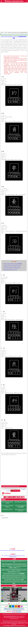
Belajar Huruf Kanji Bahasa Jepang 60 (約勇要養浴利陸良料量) (13, 37)
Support (18, 625)
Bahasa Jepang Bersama (15, 1)
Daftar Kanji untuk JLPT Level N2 (10, 269)
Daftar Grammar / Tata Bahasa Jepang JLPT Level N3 (14, 569)
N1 (21, 606)
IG (13, 611)
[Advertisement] (14, 17)
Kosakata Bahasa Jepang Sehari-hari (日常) (14, 579)
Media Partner (22, 625)
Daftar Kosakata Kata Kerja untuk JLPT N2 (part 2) (14, 577)
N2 (19, 606)
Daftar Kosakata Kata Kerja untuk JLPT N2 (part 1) (14, 575)
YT (15, 611)
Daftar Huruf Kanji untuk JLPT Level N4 (7, 502)
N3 (16, 606)
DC (20, 611)
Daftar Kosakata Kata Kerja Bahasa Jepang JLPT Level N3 (14, 562)
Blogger (8, 625)
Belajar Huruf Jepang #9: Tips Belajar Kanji (12, 267)
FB (17, 611)
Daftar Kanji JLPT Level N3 (7, 509)
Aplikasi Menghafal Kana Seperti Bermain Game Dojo (14, 564)
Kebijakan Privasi (13, 625)
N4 (13, 606)
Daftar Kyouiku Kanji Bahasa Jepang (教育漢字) (13, 263)
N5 (10, 606)
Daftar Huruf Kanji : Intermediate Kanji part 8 (12, 265)
